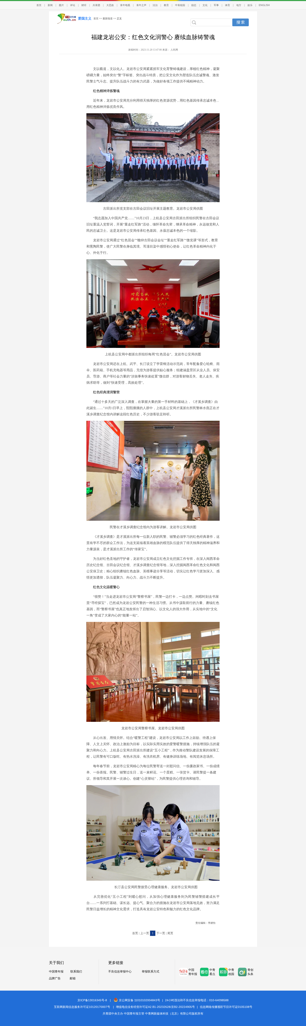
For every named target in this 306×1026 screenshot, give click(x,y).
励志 (193, 5)
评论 (72, 5)
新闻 (50, 5)
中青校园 (180, 5)
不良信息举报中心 (120, 971)
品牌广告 (55, 978)
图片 (61, 5)
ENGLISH (264, 5)
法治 (155, 5)
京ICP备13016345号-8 (92, 1000)
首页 (38, 5)
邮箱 (73, 978)
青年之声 (141, 5)
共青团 (96, 5)
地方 (238, 5)
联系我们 (76, 971)
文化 (205, 5)
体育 (227, 5)
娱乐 (250, 5)
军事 (216, 5)
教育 (166, 5)
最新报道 (108, 18)
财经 (83, 5)
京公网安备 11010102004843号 (139, 1000)
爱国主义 (84, 18)
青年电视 (125, 5)
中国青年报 (56, 971)
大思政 (110, 5)
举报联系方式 (150, 971)
